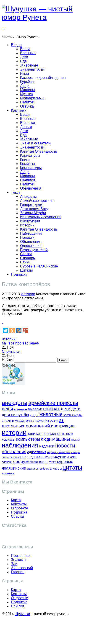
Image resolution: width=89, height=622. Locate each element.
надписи (46, 446)
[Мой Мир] (18, 330)
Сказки (26, 254)
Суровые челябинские (39, 266)
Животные (29, 65)
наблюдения (20, 445)
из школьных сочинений (33, 423)
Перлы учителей (34, 250)
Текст (15, 192)
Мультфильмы (32, 98)
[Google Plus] (25, 330)
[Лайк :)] (2, 322)
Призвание (20, 556)
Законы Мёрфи (33, 213)
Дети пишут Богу (34, 209)
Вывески (27, 123)
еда (35, 415)
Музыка (26, 94)
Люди (24, 86)
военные (20, 409)
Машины (27, 90)
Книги (25, 160)
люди (46, 439)
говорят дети (56, 408)
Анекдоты (28, 196)
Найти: (7, 360)
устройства (42, 468)
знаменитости (45, 420)
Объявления (30, 188)
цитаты (72, 467)
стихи (52, 462)
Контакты (19, 504)
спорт (43, 462)
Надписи (27, 180)
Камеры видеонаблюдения (43, 78)
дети (76, 408)
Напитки (27, 102)
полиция (75, 452)
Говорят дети (31, 205)
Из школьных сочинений (40, 217)
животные (51, 414)
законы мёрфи (72, 415)
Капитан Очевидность (38, 151)
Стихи (25, 262)
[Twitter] (5, 330)
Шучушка (22, 614)
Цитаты (26, 270)
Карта (16, 500)
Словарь (27, 258)
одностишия (36, 452)
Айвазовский (22, 568)
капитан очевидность (46, 434)
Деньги (26, 127)
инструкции (63, 425)
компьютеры (28, 439)
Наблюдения (31, 233)
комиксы (8, 439)
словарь (7, 461)
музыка (75, 439)
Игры (24, 73)
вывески (35, 409)
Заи (14, 564)
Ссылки (17, 516)
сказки (71, 457)
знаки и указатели (17, 420)
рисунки (58, 456)
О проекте (19, 508)
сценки (31, 468)
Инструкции (30, 221)
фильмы (56, 468)
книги (69, 433)
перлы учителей (58, 452)
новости (65, 446)
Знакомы (18, 560)
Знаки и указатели (35, 143)
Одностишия (31, 246)
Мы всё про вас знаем (20, 343)
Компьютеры (31, 168)
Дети (24, 57)
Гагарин (17, 572)
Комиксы (27, 164)
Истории (27, 225)
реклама (43, 457)
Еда (23, 61)
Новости (27, 237)
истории (9, 339)
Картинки (18, 110)
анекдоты (14, 403)
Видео (16, 45)
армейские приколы (53, 403)
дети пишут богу (16, 415)
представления (10, 457)
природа (27, 457)
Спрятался (11, 351)
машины (61, 439)
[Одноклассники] (12, 330)
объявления (14, 451)
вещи (7, 408)
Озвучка (27, 106)
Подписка (19, 274)
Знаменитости (32, 69)
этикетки (8, 473)
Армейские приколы (37, 201)
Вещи (25, 49)
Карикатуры (30, 155)
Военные (28, 53)
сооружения (25, 461)
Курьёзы (27, 82)
